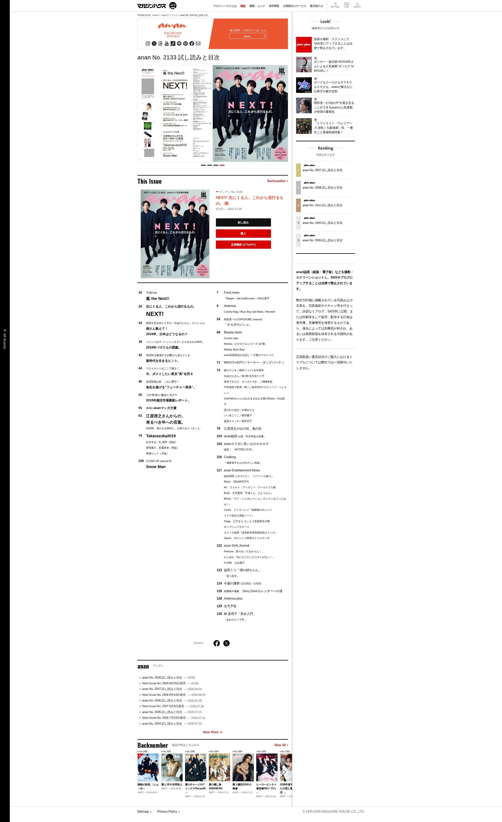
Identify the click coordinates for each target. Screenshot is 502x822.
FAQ (346, 4)
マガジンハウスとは (225, 6)
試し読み (243, 222)
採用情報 (274, 6)
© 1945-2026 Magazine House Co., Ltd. (334, 811)
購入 (243, 233)
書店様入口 (316, 6)
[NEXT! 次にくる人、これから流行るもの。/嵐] (175, 234)
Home (155, 15)
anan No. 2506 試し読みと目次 (172, 700)
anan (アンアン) (169, 15)
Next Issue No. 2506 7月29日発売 (173, 717)
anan (247, 36)
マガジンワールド (156, 5)
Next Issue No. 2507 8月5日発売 (173, 706)
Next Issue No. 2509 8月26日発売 (170, 683)
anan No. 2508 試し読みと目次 (168, 677)
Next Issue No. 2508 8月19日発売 (173, 694)
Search (357, 4)
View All (280, 745)
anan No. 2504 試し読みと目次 (172, 723)
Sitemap (143, 811)
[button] (203, 165)
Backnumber (276, 181)
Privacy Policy (167, 811)
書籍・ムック (257, 6)
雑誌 (243, 6)
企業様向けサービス (294, 6)
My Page (335, 4)
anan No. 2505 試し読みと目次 (172, 712)
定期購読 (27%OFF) (243, 244)
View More (211, 732)
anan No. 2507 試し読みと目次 (172, 688)
